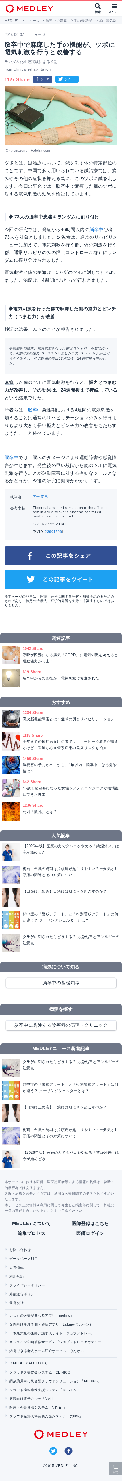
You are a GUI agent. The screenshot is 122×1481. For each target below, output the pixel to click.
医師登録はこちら (90, 1223)
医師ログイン (90, 1233)
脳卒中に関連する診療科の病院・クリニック (61, 1025)
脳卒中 (96, 229)
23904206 (53, 532)
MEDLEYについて (31, 1223)
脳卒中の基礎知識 (61, 982)
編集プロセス (32, 1233)
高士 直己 (40, 497)
